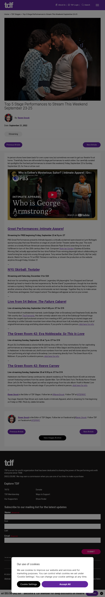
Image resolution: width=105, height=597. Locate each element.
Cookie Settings (28, 584)
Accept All (64, 584)
